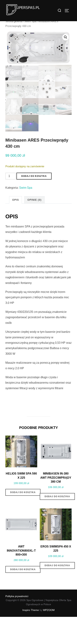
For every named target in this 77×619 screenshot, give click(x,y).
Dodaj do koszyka (34, 176)
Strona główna (13, 21)
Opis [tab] (15, 199)
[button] (65, 37)
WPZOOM (49, 610)
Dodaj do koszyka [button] (23, 492)
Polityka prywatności (16, 596)
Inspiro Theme (30, 610)
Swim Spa (30, 21)
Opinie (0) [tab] (34, 199)
